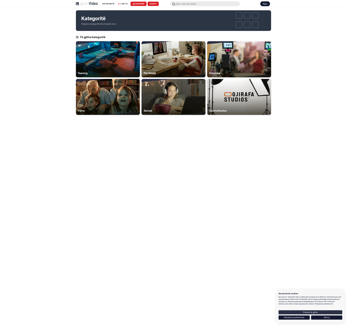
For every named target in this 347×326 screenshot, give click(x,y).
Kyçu (265, 4)
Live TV (124, 4)
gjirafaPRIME (138, 4)
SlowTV (153, 4)
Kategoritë (108, 4)
